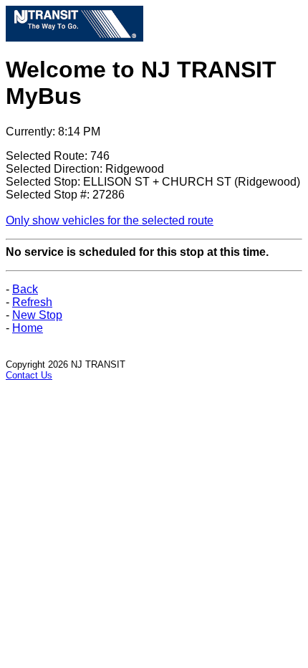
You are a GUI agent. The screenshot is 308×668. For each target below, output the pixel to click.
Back (25, 289)
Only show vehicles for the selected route (109, 220)
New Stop (37, 315)
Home (27, 328)
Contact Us (29, 375)
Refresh (32, 302)
